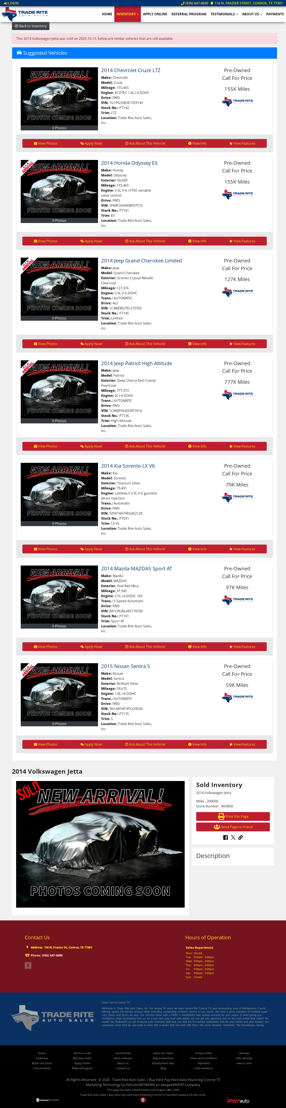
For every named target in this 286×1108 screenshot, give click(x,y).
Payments (275, 14)
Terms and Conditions (203, 1058)
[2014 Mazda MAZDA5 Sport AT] (59, 595)
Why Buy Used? (82, 1058)
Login (13, 3)
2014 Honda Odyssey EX (129, 162)
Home (107, 14)
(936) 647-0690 (196, 3)
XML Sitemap (244, 1058)
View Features (244, 143)
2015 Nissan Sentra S (125, 666)
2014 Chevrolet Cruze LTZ (131, 70)
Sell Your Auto (82, 1053)
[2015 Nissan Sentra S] (59, 692)
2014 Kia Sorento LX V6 (128, 465)
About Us (251, 14)
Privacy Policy (203, 1053)
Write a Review (123, 1058)
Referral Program (188, 14)
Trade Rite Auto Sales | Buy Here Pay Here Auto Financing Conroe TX (166, 1079)
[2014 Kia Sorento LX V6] (59, 492)
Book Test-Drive (42, 1063)
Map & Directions (163, 1058)
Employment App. (163, 1063)
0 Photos (59, 128)
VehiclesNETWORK (140, 1084)
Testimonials (223, 14)
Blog (163, 1068)
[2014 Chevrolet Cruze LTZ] (59, 96)
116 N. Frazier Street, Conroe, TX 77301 (248, 3)
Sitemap (244, 1053)
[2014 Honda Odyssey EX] (59, 189)
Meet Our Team (163, 1053)
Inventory (126, 14)
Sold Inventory (204, 1068)
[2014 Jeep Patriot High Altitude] (59, 389)
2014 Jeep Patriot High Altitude (136, 363)
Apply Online (155, 14)
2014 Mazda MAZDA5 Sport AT (136, 568)
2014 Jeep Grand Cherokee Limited (141, 260)
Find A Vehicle (41, 1068)
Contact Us (123, 1068)
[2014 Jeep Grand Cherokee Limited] (59, 287)
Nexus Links (244, 1063)
